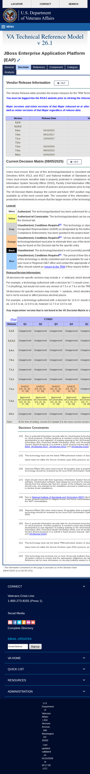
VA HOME (14, 658)
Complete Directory (20, 628)
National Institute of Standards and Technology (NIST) (58, 497)
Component (56, 67)
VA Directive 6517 (39, 446)
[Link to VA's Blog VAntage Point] (24, 622)
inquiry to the (54, 266)
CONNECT (15, 586)
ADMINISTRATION (20, 691)
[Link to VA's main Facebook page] (14, 622)
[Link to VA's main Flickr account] (28, 622)
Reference (39, 67)
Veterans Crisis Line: (21, 595)
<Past (13, 319)
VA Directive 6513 (57, 446)
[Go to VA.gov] (29, 15)
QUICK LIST (16, 669)
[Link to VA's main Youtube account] (33, 622)
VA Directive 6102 (79, 446)
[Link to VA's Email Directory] (10, 622)
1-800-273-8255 (18, 600)
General (9, 67)
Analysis (9, 72)
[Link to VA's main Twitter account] (19, 622)
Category (72, 67)
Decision (23, 67)
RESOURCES (17, 680)
